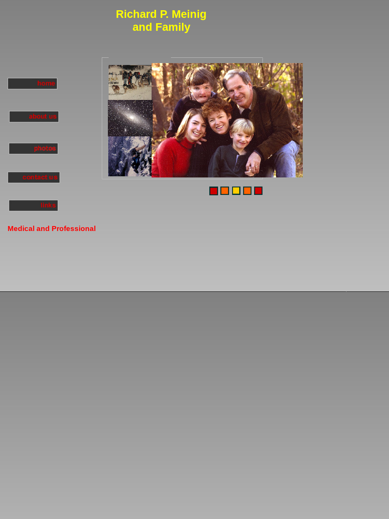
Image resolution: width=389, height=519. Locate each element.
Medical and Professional (52, 229)
